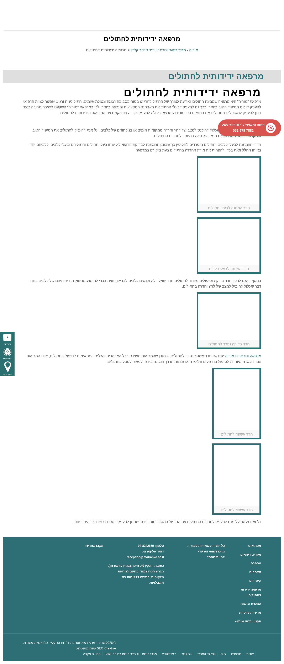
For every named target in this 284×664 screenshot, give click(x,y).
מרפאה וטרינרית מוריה (243, 356)
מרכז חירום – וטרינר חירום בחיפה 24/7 (131, 654)
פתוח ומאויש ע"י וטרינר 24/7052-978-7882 (242, 127)
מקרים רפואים (250, 554)
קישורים (255, 580)
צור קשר (187, 654)
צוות (223, 654)
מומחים (236, 654)
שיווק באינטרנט (86, 648)
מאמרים (255, 572)
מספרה (256, 563)
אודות (250, 654)
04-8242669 (146, 545)
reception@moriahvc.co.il (145, 557)
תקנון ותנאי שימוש (248, 621)
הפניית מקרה (92, 654)
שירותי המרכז (206, 654)
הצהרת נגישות (251, 604)
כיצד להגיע (169, 654)
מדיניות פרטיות (250, 612)
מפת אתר (254, 545)
